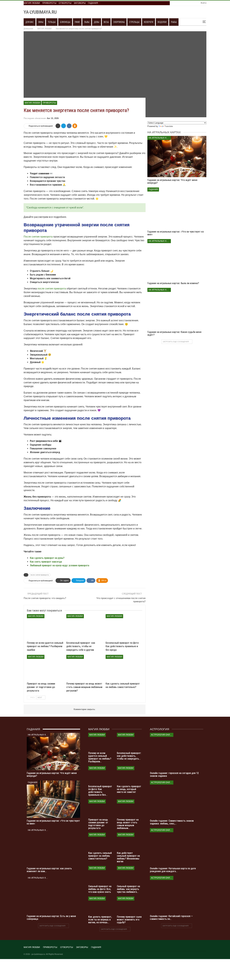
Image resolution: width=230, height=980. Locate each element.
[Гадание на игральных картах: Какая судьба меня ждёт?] (176, 308)
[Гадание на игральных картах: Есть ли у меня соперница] (53, 894)
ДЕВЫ (96, 22)
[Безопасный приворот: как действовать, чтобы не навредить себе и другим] (84, 627)
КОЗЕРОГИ (148, 22)
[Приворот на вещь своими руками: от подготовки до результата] (45, 667)
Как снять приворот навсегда (46, 561)
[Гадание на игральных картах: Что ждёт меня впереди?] (176, 156)
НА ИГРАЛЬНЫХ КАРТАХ (159, 138)
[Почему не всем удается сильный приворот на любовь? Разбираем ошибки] (45, 627)
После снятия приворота (38, 236)
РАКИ (77, 22)
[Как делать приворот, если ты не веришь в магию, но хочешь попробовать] (100, 905)
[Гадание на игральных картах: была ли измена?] (176, 259)
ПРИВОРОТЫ (49, 3)
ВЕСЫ (106, 22)
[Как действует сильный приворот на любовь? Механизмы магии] (129, 841)
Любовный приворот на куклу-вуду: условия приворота (59, 565)
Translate (168, 126)
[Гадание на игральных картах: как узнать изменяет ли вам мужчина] (53, 847)
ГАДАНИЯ (93, 3)
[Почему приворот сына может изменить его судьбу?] (129, 905)
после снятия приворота (52, 288)
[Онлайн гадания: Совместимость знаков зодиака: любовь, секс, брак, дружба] (176, 799)
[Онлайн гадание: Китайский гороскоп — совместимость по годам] (176, 894)
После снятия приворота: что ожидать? (45, 598)
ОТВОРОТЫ (65, 3)
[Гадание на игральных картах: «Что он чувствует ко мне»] (176, 208)
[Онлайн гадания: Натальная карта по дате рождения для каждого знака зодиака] (176, 847)
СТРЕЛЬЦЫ (134, 22)
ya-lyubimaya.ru (40, 12)
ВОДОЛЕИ (162, 22)
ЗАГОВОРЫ (80, 3)
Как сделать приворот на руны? (47, 557)
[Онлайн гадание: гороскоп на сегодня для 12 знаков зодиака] (176, 751)
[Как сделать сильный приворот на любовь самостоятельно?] (124, 667)
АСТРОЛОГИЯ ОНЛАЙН (162, 735)
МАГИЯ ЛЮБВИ (32, 3)
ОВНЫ (40, 22)
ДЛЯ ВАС (30, 22)
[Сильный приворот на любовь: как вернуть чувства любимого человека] (129, 874)
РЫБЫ (174, 22)
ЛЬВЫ (86, 22)
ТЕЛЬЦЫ (52, 22)
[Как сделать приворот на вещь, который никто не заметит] (129, 774)
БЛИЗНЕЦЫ (65, 22)
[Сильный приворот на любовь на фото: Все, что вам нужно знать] (100, 874)
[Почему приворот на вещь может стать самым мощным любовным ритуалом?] (84, 667)
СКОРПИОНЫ (119, 22)
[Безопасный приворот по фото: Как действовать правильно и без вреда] (124, 627)
